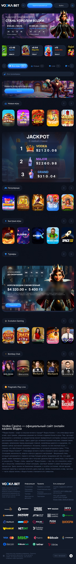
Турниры (27, 494)
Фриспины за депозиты (29, 497)
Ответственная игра (44, 489)
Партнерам (41, 496)
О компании (29, 487)
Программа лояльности (28, 490)
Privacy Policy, (58, 499)
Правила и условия (43, 487)
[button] (4, 66)
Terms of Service (68, 499)
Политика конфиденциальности (44, 493)
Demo (8, 127)
